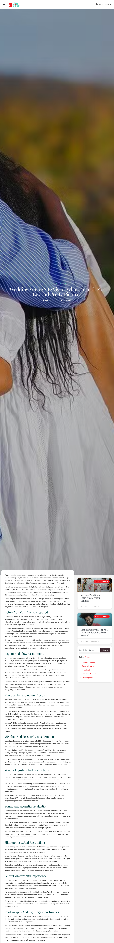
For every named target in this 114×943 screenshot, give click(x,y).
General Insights (88, 666)
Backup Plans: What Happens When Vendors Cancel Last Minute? (94, 632)
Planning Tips (87, 670)
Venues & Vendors (57, 283)
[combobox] (89, 650)
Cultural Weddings (89, 662)
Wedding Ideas (87, 678)
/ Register (108, 4)
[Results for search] (94, 653)
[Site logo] (15, 4)
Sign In (101, 4)
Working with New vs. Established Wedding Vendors (91, 597)
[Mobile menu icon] (3, 4)
